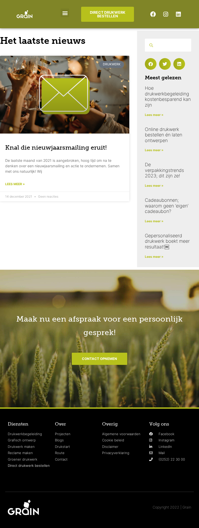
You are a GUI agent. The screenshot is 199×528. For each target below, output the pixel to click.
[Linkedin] (178, 14)
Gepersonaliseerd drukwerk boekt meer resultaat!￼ (167, 241)
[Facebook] (153, 14)
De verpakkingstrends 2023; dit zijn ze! (164, 170)
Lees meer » (15, 184)
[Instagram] (166, 14)
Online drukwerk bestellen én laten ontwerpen (163, 135)
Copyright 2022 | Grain (172, 507)
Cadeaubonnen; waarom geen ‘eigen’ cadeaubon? (166, 205)
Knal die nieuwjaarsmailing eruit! (56, 147)
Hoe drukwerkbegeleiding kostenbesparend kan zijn (168, 96)
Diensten (18, 424)
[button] (65, 13)
